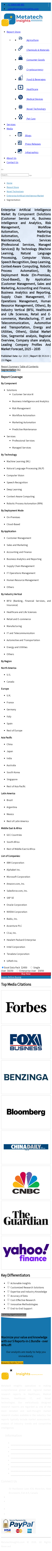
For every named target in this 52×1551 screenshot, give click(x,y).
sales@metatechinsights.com (23, 8)
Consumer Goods (35, 59)
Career (14, 1469)
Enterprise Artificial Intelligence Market (25, 195)
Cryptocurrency (34, 69)
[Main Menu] (2, 169)
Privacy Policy (18, 1456)
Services (11, 124)
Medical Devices (34, 99)
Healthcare (32, 89)
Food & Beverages (36, 79)
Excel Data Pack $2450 (16, 967)
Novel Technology (36, 108)
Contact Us (12, 162)
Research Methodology (23, 1451)
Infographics (31, 152)
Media (10, 128)
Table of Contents (29, 366)
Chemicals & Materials (37, 49)
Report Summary (10, 366)
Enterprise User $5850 (31, 970)
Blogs (28, 135)
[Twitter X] (9, 1513)
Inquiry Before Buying (11, 977)
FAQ (19, 369)
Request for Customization (13, 1314)
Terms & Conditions (21, 1460)
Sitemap (15, 1473)
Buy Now (26, 974)
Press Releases (33, 144)
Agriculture (32, 40)
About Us (11, 158)
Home (9, 183)
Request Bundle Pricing (12, 1362)
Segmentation (8, 369)
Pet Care (30, 118)
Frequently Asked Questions (26, 1464)
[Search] (30, 175)
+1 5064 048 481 (15, 4)
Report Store (14, 31)
